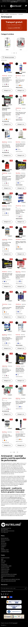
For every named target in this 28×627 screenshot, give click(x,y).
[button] (25, 6)
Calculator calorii (5, 549)
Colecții (6, 14)
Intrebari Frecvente (5, 557)
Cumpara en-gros (5, 551)
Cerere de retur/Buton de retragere (9, 574)
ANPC (2, 559)
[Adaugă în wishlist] (3, 64)
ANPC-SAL (3, 560)
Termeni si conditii (5, 567)
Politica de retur (4, 572)
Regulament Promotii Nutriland (8, 575)
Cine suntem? (4, 564)
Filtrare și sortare (9, 57)
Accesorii (3, 541)
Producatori (3, 544)
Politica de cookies (5, 569)
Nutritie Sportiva (13, 14)
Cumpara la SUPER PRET (14, 28)
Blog (2, 577)
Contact (3, 562)
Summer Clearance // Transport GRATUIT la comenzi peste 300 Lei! (14, 1)
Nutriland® (15, 623)
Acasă (2, 14)
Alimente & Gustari (5, 539)
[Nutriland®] (15, 6)
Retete (2, 548)
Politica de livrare (5, 570)
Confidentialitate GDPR (6, 565)
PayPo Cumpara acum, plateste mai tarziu (10, 579)
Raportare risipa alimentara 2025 (8, 580)
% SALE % (3, 546)
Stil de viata (3, 543)
